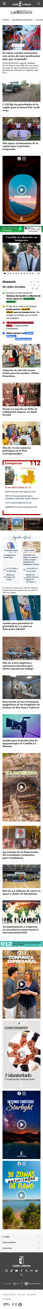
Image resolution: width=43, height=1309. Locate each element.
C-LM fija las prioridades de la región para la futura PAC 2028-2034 (21, 107)
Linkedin (36, 1270)
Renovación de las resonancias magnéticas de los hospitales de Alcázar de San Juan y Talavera (21, 704)
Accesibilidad (6, 1299)
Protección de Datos (8, 1294)
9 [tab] (27, 273)
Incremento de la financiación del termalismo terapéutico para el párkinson (20, 855)
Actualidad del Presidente (22, 20)
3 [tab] (10, 273)
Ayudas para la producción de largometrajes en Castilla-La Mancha (20, 743)
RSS (21, 1275)
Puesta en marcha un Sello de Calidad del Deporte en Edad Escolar (20, 412)
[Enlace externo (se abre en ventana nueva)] (21, 190)
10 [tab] (29, 273)
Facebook (21, 1270)
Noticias (6, 20)
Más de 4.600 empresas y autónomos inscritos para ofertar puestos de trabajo (18, 666)
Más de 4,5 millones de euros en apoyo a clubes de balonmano (21, 892)
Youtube (16, 1270)
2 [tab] (8, 273)
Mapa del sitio (31, 1294)
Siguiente (38, 273)
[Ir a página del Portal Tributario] (21, 524)
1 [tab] (5, 273)
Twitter (26, 1270)
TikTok (11, 1270)
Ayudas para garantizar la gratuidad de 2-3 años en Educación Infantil (18, 626)
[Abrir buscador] (38, 3)
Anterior (34, 273)
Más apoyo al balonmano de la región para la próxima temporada (20, 146)
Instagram (6, 1270)
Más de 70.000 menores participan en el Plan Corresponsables (17, 450)
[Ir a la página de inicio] (22, 3)
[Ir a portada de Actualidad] (21, 12)
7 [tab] (21, 273)
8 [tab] (24, 273)
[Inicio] (21, 1261)
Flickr (31, 1270)
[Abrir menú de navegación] (4, 3)
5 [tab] (16, 273)
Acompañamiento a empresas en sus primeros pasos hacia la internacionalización (20, 929)
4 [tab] (13, 273)
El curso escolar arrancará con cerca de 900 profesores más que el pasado (21, 55)
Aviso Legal (21, 1294)
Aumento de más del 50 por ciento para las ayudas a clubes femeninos (21, 373)
